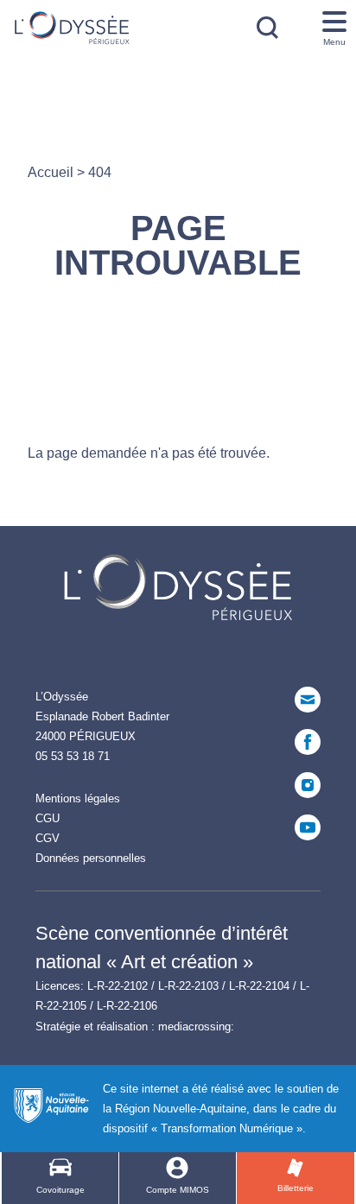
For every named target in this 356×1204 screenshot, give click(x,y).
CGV (47, 838)
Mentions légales (77, 798)
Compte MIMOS (177, 1189)
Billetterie (295, 1188)
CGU (47, 818)
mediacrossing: (196, 1026)
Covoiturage (60, 1189)
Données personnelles (90, 858)
